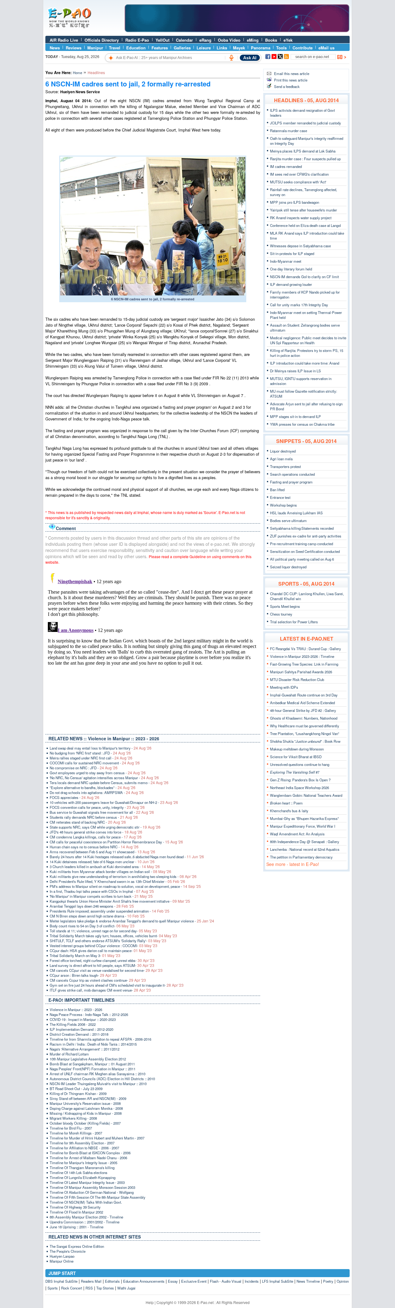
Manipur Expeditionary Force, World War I (302, 826)
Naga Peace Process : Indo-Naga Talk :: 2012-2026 (89, 1014)
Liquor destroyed (283, 451)
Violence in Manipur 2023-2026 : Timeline (302, 656)
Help (150, 1302)
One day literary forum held (291, 268)
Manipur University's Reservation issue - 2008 (85, 1103)
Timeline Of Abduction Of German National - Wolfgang (92, 1192)
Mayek (239, 48)
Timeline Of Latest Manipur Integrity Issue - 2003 (87, 1182)
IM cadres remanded (286, 166)
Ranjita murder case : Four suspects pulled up (305, 158)
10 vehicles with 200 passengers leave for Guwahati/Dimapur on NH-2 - (114, 802)
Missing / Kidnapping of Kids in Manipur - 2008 (86, 1113)
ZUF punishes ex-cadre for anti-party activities (305, 535)
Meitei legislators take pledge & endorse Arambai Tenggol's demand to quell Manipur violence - (132, 920)
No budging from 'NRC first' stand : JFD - (90, 752)
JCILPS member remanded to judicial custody (305, 122)
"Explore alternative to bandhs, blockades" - (92, 787)
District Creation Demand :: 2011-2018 (79, 1034)
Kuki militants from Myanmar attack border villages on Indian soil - (110, 871)
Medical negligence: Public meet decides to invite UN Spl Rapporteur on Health (308, 340)
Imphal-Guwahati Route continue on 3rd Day (304, 694)
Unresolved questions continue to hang (299, 764)
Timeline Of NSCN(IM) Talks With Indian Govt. (86, 1202)
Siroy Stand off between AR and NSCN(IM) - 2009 (88, 1098)
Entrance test (280, 497)
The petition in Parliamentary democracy (301, 857)
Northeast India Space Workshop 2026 (299, 787)
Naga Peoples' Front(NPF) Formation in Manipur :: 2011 (92, 1068)
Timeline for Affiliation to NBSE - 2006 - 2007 (84, 1147)
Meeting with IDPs (284, 687)
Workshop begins (283, 505)
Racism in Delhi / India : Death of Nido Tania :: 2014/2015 (93, 1044)
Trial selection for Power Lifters (294, 621)
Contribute (303, 48)
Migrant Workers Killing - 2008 (73, 1118)
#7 (294, 772)
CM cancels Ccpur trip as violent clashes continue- (98, 980)
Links (222, 48)
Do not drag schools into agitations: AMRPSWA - (97, 792)
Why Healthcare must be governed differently (304, 725)
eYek (288, 40)
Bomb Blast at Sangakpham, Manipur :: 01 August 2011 (92, 1063)
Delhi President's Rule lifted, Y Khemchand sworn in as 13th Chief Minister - (117, 881)
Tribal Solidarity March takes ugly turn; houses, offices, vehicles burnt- (113, 935)
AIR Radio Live (64, 40)
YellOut (162, 40)
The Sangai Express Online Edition (77, 1246)
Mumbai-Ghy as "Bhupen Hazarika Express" (304, 818)
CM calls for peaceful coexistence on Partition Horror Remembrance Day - (116, 841)
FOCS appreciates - (74, 797)
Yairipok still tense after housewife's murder (303, 209)
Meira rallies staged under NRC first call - (91, 757)
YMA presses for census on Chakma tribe (302, 424)
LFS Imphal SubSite (277, 1281)
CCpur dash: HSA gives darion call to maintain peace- (101, 950)
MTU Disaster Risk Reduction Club (297, 679)
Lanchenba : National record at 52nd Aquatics (304, 849)
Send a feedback (287, 86)
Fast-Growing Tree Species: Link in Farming (304, 664)
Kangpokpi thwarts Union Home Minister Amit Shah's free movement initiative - (120, 901)
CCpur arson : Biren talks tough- (83, 975)
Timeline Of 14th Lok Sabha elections (78, 1172)
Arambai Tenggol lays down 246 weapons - (92, 906)
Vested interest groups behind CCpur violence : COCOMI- (103, 945)
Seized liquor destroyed (288, 566)
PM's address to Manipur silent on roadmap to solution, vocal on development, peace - (125, 886)
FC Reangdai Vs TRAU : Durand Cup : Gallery (305, 648)
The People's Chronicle (67, 1251)
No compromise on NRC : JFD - (84, 767)
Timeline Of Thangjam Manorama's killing (82, 1167)
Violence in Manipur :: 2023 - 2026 (76, 1009)
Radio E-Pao (137, 40)
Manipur (95, 48)
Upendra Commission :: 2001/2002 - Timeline (84, 1221)
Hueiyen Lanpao (62, 1256)
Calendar (184, 40)
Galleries (182, 48)
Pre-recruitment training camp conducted (301, 543)
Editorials (112, 1281)
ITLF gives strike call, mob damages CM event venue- (100, 990)
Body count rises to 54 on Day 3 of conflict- (92, 925)
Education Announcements (143, 1281)
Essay (173, 1281)
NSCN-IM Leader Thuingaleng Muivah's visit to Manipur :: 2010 (98, 1083)
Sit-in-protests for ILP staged (292, 253)
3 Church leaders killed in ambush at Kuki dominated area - (105, 866)
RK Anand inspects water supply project (300, 217)
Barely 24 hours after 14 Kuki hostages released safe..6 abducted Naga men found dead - (127, 856)
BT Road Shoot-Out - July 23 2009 (76, 1088)
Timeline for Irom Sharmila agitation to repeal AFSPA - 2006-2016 (100, 1039)
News (55, 48)
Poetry (328, 1281)
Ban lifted (277, 489)
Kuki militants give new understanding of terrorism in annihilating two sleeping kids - (123, 876)
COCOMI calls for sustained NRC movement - (95, 762)
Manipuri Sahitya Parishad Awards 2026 (301, 671)
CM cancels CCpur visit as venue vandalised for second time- (106, 970)
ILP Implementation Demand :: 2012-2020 (81, 1029)
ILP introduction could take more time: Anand (304, 363)
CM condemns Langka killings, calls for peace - (96, 836)
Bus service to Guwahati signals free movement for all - (102, 812)
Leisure (204, 48)
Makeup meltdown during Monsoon (297, 748)
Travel (114, 48)
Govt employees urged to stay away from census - (98, 772)
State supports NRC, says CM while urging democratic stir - (105, 827)
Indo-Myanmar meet (285, 261)
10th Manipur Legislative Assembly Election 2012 (88, 1058)
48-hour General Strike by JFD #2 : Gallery (303, 710)
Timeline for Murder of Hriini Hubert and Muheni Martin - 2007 (97, 1137)
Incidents (252, 1281)
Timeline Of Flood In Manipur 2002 (76, 1212)
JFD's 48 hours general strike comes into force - (96, 832)
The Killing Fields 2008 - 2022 (73, 1024)
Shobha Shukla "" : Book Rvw (305, 741)
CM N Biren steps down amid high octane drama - (97, 915)
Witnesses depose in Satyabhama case (300, 245)
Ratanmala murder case (288, 130)
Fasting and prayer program (291, 481)
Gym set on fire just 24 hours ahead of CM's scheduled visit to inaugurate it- (117, 985)
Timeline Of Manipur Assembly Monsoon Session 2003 (92, 1187)
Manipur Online (61, 1261)
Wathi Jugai (126, 1287)
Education (136, 48)
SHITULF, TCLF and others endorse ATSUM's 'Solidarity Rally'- (108, 940)
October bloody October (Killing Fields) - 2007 (85, 1123)
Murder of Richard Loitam (69, 1053)
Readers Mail (91, 1281)
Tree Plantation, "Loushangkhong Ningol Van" (304, 733)
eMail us (326, 48)
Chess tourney (281, 614)
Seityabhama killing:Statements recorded (302, 528)
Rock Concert (71, 1287)
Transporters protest (285, 466)
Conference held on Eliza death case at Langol (305, 225)
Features (160, 48)
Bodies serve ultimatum (288, 520)
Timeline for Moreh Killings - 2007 (76, 1132)
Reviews (73, 48)
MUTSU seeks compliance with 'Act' (298, 181)
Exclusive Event (193, 1281)
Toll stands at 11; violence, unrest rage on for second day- (103, 930)
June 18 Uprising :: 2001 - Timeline (76, 1226)
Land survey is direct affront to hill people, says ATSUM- (102, 965)
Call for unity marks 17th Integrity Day (299, 304)
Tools (281, 48)
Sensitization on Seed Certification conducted (305, 551)
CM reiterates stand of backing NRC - (88, 822)
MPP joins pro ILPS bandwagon (294, 202)
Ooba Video (229, 40)
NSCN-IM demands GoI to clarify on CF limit (304, 276)
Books (271, 40)
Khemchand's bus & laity (289, 810)
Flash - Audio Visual (225, 1281)
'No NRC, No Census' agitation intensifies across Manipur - (104, 777)
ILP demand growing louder (291, 284)
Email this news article (291, 73)
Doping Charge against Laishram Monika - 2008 (86, 1108)
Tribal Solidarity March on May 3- (85, 955)
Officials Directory (102, 40)
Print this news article (290, 79)
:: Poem (286, 802)
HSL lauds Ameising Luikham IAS (296, 512)
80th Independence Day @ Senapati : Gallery (304, 841)
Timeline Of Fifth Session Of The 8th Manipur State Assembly (97, 1197)
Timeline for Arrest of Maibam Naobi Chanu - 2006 (88, 1157)
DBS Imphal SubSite (61, 1281)
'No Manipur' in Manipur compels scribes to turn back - (101, 896)
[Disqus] (152, 648)
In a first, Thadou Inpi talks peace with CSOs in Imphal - (102, 891)
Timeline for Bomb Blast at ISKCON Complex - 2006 (90, 1152)
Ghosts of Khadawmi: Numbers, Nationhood (303, 718)
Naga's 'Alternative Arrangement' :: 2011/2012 (84, 1049)
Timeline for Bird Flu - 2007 (71, 1128)
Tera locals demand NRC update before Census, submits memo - (109, 782)
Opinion (343, 1281)
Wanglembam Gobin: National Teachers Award (306, 795)
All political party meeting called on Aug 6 (302, 559)
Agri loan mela (281, 458)
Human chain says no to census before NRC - (94, 846)
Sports (53, 1287)
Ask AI (249, 57)
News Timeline (308, 1281)
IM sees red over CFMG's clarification (299, 174)
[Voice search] (231, 58)
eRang (205, 40)
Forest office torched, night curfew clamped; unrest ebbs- (102, 960)
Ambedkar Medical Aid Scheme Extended (302, 702)
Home (77, 72)
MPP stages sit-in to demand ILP (295, 416)
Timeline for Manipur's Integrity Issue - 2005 (83, 1162)
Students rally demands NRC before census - (94, 817)
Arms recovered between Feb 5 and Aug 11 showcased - (102, 851)
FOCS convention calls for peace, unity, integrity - (97, 807)
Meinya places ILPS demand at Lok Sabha (302, 150)
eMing (253, 40)
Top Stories (105, 1287)
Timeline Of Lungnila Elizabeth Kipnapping (82, 1177)
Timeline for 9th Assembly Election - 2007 (82, 1142)
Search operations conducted (292, 474)
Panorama (260, 48)
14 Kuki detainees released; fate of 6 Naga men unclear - (102, 861)
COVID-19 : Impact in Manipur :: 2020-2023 (83, 1019)
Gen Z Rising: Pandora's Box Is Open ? (300, 779)
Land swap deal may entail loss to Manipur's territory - (101, 748)
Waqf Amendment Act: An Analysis (297, 833)
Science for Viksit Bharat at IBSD (296, 756)
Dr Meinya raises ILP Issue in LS (295, 370)
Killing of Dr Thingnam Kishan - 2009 (78, 1093)
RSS (89, 1287)
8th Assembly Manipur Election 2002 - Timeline (86, 1216)
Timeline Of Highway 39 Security (75, 1207)
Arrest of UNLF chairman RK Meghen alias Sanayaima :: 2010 (97, 1073)
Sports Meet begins (285, 606)
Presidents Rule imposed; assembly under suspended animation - (109, 911)
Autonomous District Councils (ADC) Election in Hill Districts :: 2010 (102, 1078)
